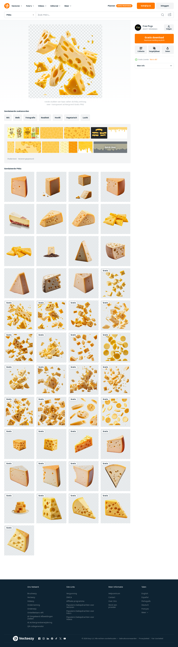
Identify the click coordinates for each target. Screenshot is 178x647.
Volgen (169, 29)
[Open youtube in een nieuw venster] (65, 638)
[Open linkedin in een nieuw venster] (48, 638)
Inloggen (165, 5)
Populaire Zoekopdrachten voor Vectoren (80, 606)
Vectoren (16, 6)
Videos (41, 6)
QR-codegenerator (35, 626)
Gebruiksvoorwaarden (128, 638)
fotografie (30, 117)
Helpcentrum (114, 593)
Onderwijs (31, 608)
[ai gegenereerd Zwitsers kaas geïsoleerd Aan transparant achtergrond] (115, 251)
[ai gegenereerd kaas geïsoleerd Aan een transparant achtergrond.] (19, 444)
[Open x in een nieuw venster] (60, 638)
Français (145, 608)
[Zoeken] (162, 14)
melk (17, 117)
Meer (66, 6)
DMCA (69, 597)
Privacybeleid (144, 638)
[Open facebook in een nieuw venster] (39, 638)
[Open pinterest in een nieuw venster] (52, 638)
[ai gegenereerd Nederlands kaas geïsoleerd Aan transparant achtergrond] (115, 444)
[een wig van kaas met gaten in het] (84, 219)
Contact (111, 597)
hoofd (57, 117)
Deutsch (145, 605)
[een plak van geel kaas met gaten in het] (51, 219)
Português (146, 601)
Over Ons (112, 601)
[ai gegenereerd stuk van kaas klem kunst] (51, 508)
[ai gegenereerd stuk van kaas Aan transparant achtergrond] (84, 444)
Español (145, 597)
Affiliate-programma (75, 601)
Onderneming (33, 605)
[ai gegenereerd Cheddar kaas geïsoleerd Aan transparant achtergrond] (19, 187)
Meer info (141, 66)
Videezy (30, 601)
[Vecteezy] (6, 5)
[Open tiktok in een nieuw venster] (56, 638)
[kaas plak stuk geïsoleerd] (115, 219)
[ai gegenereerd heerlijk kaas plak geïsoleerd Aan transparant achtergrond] (51, 476)
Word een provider (112, 606)
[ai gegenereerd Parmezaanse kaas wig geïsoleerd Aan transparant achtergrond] (84, 251)
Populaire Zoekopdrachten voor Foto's (80, 612)
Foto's (29, 6)
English (145, 593)
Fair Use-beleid (157, 638)
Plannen (111, 5)
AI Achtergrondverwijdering (39, 622)
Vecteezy (31, 597)
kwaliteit (45, 117)
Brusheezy (32, 593)
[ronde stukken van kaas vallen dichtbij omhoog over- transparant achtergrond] (115, 283)
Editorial (54, 6)
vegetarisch (71, 117)
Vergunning (71, 593)
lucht (85, 117)
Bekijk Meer (110, 147)
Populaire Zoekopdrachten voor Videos (80, 618)
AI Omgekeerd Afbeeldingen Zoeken (40, 617)
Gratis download (154, 38)
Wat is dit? (153, 59)
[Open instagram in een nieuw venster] (44, 638)
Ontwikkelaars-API (35, 612)
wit (7, 117)
